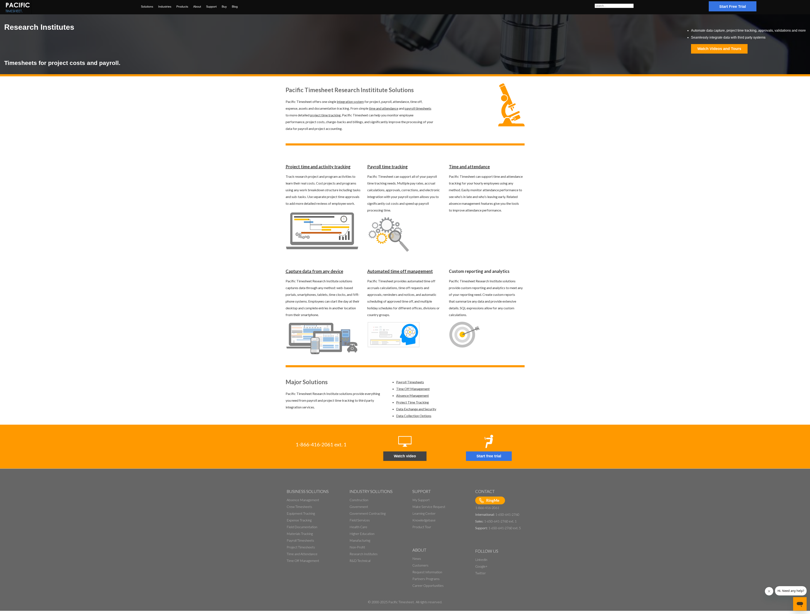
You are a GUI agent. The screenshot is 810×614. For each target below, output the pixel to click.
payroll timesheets (418, 108)
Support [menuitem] (211, 6)
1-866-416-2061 (487, 508)
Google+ (481, 566)
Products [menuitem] (182, 6)
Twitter (480, 573)
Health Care (358, 527)
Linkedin (481, 559)
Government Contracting (368, 513)
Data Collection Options (413, 416)
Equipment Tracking (301, 513)
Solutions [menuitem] (147, 6)
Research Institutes (364, 554)
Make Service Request (428, 507)
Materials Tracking (300, 534)
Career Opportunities (428, 585)
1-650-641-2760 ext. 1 (500, 521)
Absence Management (412, 395)
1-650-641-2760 (507, 514)
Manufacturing (360, 540)
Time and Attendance (302, 554)
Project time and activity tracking (318, 166)
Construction (359, 500)
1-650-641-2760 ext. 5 (504, 528)
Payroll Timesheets (410, 382)
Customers (420, 565)
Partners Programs (426, 579)
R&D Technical (360, 561)
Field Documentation (302, 527)
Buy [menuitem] (224, 6)
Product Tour (421, 527)
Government (359, 507)
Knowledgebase (424, 520)
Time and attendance (469, 166)
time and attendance (383, 108)
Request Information (427, 572)
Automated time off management (400, 271)
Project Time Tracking (412, 402)
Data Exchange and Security (416, 409)
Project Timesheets (301, 547)
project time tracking (325, 115)
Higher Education (362, 534)
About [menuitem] (197, 6)
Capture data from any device (314, 271)
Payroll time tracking (387, 166)
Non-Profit (357, 547)
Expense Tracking (299, 520)
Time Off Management (413, 389)
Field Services (360, 520)
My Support (421, 500)
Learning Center (424, 513)
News (416, 558)
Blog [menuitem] (235, 6)
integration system (350, 102)
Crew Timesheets (299, 507)
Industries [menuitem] (164, 6)
